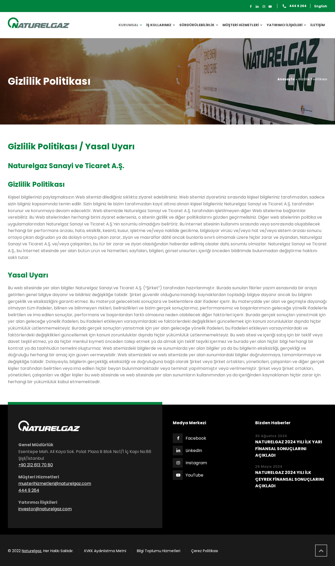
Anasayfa (286, 79)
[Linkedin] (257, 6)
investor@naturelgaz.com (45, 509)
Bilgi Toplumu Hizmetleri (158, 550)
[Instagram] (263, 6)
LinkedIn (194, 451)
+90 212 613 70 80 (35, 465)
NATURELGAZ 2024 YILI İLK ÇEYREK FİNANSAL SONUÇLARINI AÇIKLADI (289, 479)
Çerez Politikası (204, 550)
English (320, 6)
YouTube (194, 475)
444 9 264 (297, 6)
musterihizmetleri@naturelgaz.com (54, 483)
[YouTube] (270, 6)
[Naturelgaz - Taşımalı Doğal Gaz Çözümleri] (39, 25)
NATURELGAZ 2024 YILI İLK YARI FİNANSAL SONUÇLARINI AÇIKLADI (288, 448)
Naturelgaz (31, 550)
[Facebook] (251, 6)
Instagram (196, 463)
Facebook (196, 438)
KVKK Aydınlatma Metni (105, 550)
